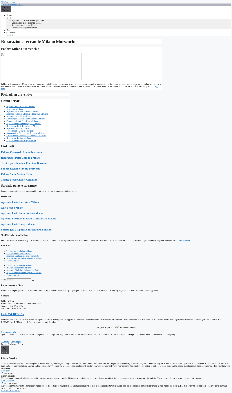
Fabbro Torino (12, 261)
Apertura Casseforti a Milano (18, 128)
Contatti (9, 35)
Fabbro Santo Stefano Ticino (17, 174)
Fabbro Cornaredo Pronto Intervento (22, 152)
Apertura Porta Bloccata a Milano (20, 106)
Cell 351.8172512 (12, 314)
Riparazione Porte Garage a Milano (21, 140)
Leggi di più (16, 342)
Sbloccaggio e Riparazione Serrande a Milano (25, 133)
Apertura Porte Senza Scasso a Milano (22, 111)
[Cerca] (33, 280)
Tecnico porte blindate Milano (24, 25)
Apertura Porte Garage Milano (19, 116)
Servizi (9, 18)
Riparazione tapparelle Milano (24, 28)
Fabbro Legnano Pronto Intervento (20, 168)
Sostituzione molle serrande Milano (27, 23)
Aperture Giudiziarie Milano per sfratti (28, 20)
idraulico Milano (183, 240)
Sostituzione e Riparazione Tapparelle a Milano (26, 136)
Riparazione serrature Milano (18, 253)
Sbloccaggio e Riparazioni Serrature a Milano (25, 119)
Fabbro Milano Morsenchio (20, 48)
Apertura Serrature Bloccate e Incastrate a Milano (27, 114)
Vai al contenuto (8, 2)
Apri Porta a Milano (14, 109)
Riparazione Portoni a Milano (18, 138)
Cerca (3, 280)
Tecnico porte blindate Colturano (19, 179)
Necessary (8, 373)
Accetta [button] (5, 342)
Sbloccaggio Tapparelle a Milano (20, 131)
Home (9, 15)
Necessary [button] (5, 371)
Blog (8, 30)
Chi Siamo (10, 32)
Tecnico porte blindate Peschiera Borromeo (24, 163)
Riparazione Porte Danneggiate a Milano (23, 123)
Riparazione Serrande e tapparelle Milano (23, 258)
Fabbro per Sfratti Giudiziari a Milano (22, 121)
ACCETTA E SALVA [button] (10, 390)
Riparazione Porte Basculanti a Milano (22, 126)
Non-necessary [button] (7, 381)
